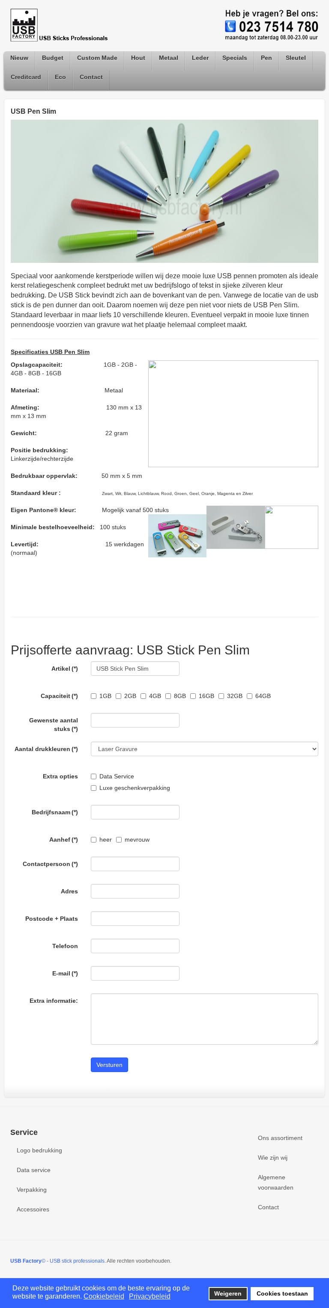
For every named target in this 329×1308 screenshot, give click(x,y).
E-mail (65, 973)
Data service (34, 1170)
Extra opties (60, 776)
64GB (263, 695)
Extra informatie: (54, 1000)
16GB (206, 695)
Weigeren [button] (228, 1293)
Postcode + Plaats (51, 918)
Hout (138, 57)
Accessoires (33, 1209)
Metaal (168, 57)
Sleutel (296, 57)
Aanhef (63, 839)
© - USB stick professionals (57, 1261)
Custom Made (97, 57)
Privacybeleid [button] (149, 1296)
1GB (105, 695)
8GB (180, 695)
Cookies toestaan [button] (282, 1293)
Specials (234, 57)
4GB (155, 695)
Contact (91, 77)
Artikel (64, 668)
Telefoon (65, 946)
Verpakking (32, 1189)
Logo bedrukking (39, 1150)
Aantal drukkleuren (46, 748)
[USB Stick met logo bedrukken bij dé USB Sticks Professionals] (61, 25)
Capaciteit (59, 695)
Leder (200, 57)
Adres (69, 891)
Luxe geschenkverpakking (134, 787)
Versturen (109, 1064)
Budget (52, 57)
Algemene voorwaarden (275, 1182)
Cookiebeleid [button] (104, 1296)
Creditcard (26, 77)
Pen (266, 57)
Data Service (116, 776)
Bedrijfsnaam (55, 812)
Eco (60, 77)
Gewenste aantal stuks (53, 724)
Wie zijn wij (272, 1157)
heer (105, 839)
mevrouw (137, 839)
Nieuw (19, 57)
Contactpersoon (50, 863)
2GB (130, 695)
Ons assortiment (280, 1137)
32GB (234, 695)
